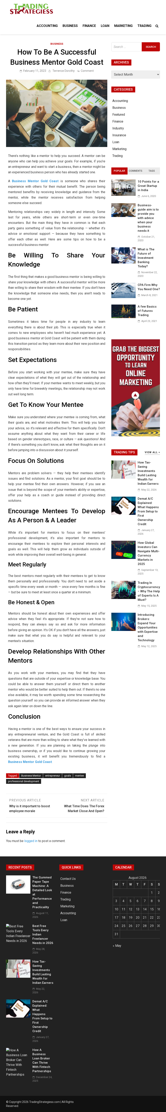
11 (123, 909)
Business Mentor (31, 775)
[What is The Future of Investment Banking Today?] (123, 262)
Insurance (119, 135)
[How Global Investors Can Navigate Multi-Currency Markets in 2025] (123, 558)
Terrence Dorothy (63, 70)
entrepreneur (52, 775)
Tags (152, 170)
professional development (23, 781)
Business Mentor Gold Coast (36, 181)
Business (70, 26)
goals (67, 775)
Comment (87, 70)
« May (117, 946)
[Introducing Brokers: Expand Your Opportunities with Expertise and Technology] (123, 630)
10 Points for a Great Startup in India (148, 186)
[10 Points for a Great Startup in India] (123, 195)
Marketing (123, 26)
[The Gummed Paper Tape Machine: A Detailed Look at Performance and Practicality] (18, 892)
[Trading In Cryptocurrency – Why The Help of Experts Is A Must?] (123, 598)
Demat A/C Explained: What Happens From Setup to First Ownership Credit (148, 511)
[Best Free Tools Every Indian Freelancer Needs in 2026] (18, 941)
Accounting (47, 26)
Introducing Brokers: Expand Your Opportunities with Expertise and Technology (148, 627)
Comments (135, 170)
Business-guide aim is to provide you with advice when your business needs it (148, 218)
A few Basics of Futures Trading (147, 311)
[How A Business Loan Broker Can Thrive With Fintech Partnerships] (18, 1074)
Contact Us (68, 879)
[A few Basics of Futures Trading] (123, 317)
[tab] (119, 171)
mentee (79, 775)
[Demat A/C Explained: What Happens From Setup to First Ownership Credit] (123, 514)
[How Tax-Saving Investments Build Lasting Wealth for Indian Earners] (123, 477)
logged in (30, 841)
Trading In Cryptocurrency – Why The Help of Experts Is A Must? (149, 591)
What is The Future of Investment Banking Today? (146, 258)
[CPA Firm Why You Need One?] (123, 297)
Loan (105, 26)
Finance (89, 26)
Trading (144, 26)
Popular (119, 170)
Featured (118, 114)
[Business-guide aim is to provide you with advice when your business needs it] (123, 216)
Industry (118, 128)
